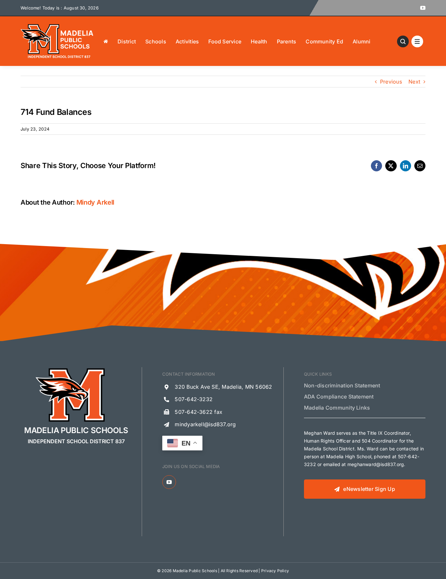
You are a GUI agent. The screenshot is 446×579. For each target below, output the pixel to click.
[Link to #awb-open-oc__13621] (403, 41)
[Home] (106, 41)
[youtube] (422, 7)
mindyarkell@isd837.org (205, 424)
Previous (391, 81)
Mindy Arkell (95, 202)
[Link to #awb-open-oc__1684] (417, 41)
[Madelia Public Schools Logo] (57, 25)
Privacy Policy (275, 570)
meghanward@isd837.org (375, 464)
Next (414, 81)
